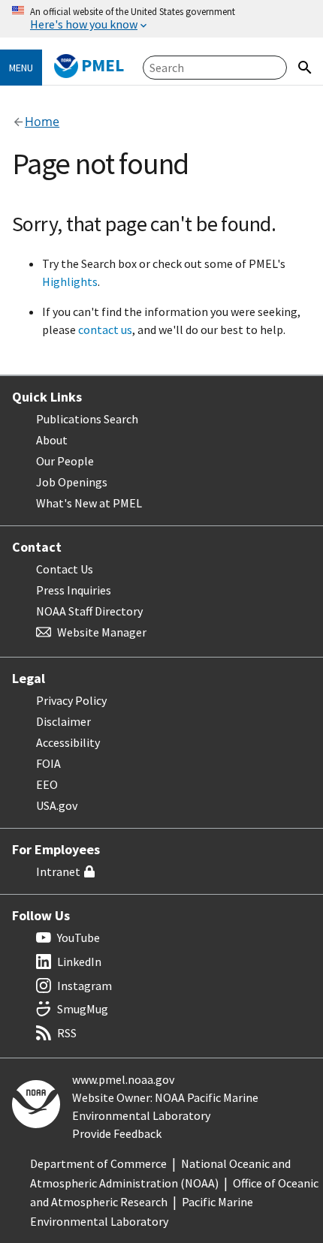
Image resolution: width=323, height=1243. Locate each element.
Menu (21, 67)
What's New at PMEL (89, 502)
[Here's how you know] (161, 19)
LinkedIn (79, 961)
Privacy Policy (71, 700)
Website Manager (101, 632)
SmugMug (82, 1008)
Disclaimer (63, 721)
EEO (47, 784)
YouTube (78, 937)
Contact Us (64, 568)
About (52, 439)
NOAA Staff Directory (89, 610)
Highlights (70, 281)
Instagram (84, 985)
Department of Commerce (98, 1163)
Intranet (58, 871)
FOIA (48, 763)
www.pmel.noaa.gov (123, 1079)
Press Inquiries (73, 589)
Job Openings (71, 481)
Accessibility (68, 742)
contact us (105, 329)
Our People (65, 460)
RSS (67, 1032)
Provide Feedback (117, 1133)
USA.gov (56, 805)
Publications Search (87, 418)
